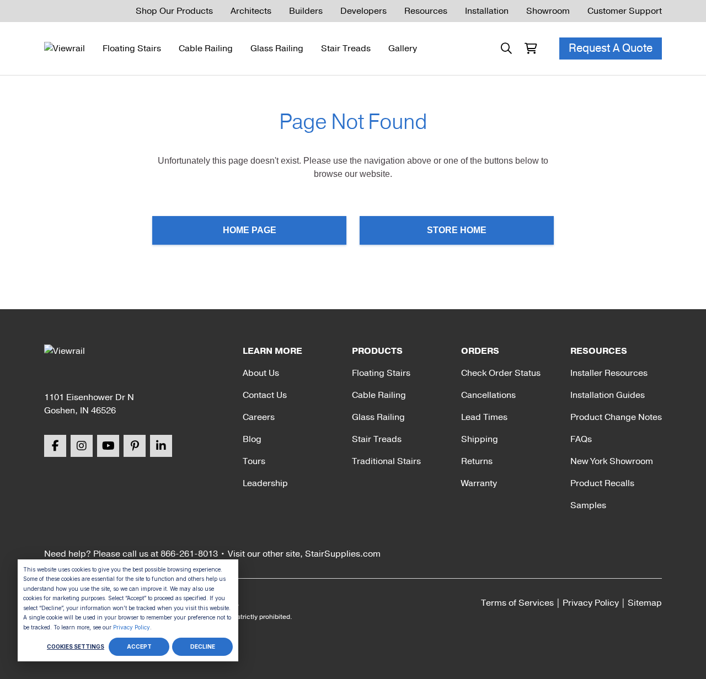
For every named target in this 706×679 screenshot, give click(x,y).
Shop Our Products (174, 11)
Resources (425, 11)
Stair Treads (346, 48)
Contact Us (265, 395)
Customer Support (624, 11)
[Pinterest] (135, 446)
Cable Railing (206, 48)
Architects (251, 11)
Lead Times (484, 417)
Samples (588, 505)
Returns (477, 461)
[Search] (506, 48)
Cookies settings (75, 646)
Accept (139, 646)
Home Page (249, 230)
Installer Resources (609, 373)
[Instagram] (82, 446)
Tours (254, 461)
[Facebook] (55, 446)
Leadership (265, 483)
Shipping (479, 439)
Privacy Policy (131, 627)
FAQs (581, 439)
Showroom (548, 11)
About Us (261, 373)
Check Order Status (501, 373)
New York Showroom (611, 461)
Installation (487, 11)
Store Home (456, 230)
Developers (363, 11)
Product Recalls (602, 483)
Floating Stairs (132, 48)
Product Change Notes (616, 417)
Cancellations (488, 395)
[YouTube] (108, 446)
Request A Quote (610, 48)
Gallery (402, 48)
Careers (259, 417)
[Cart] (531, 48)
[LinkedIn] (161, 446)
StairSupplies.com (343, 554)
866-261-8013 (189, 554)
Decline (202, 646)
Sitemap (645, 603)
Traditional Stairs (386, 461)
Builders (306, 11)
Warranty (479, 483)
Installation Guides (607, 395)
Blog (252, 439)
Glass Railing (276, 48)
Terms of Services (517, 603)
